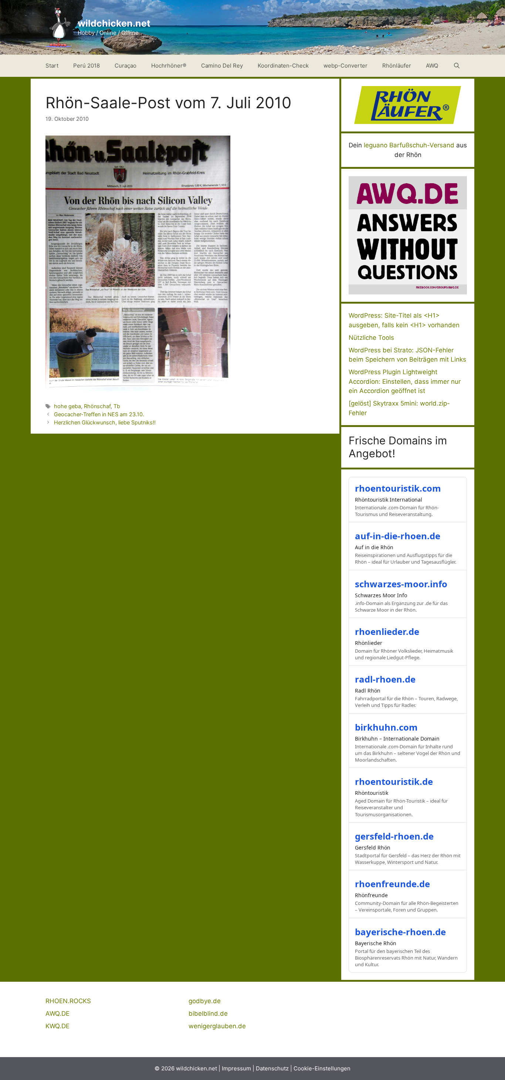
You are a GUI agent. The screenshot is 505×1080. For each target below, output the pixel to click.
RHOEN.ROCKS (68, 1001)
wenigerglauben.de (217, 1026)
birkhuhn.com (386, 727)
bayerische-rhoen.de (400, 932)
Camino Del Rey (222, 65)
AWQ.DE (57, 1013)
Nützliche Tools (371, 337)
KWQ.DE (57, 1026)
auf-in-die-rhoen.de (397, 536)
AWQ (432, 65)
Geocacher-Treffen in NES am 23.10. (99, 414)
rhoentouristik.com (398, 488)
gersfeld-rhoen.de (394, 836)
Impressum (236, 1068)
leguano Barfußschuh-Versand (409, 145)
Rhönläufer (396, 65)
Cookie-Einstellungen (322, 1068)
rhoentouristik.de (394, 781)
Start (51, 65)
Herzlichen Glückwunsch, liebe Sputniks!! (105, 422)
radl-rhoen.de (385, 679)
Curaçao (125, 65)
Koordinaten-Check (283, 65)
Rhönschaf (97, 406)
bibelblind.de (208, 1013)
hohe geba (67, 406)
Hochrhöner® (168, 65)
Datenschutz (272, 1068)
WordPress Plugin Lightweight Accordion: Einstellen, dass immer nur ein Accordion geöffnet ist (405, 381)
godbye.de (205, 1001)
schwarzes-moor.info (401, 584)
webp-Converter (345, 65)
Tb (116, 406)
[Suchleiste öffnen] (457, 66)
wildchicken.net (114, 23)
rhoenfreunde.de (392, 884)
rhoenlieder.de (387, 631)
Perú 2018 (86, 65)
